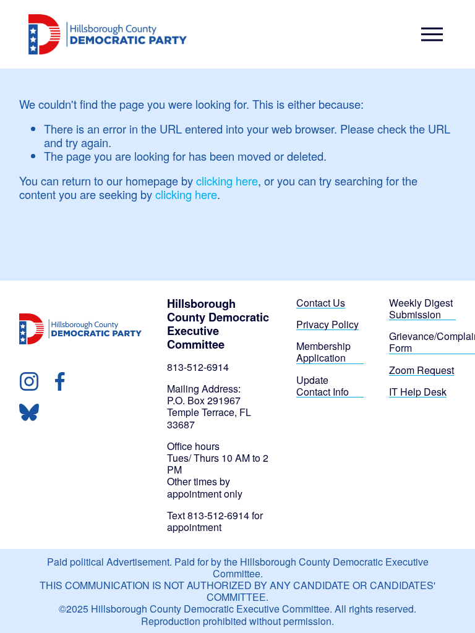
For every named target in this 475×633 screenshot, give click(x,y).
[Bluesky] (29, 412)
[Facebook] (60, 381)
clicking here (227, 180)
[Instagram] (29, 381)
